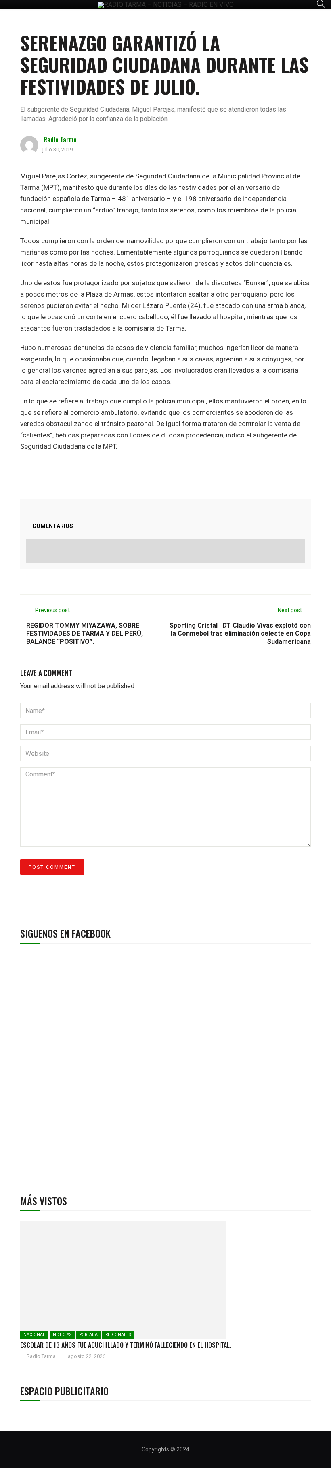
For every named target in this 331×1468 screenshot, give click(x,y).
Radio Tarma (60, 139)
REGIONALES (118, 1334)
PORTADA (88, 1334)
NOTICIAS (62, 1334)
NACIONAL (34, 1334)
